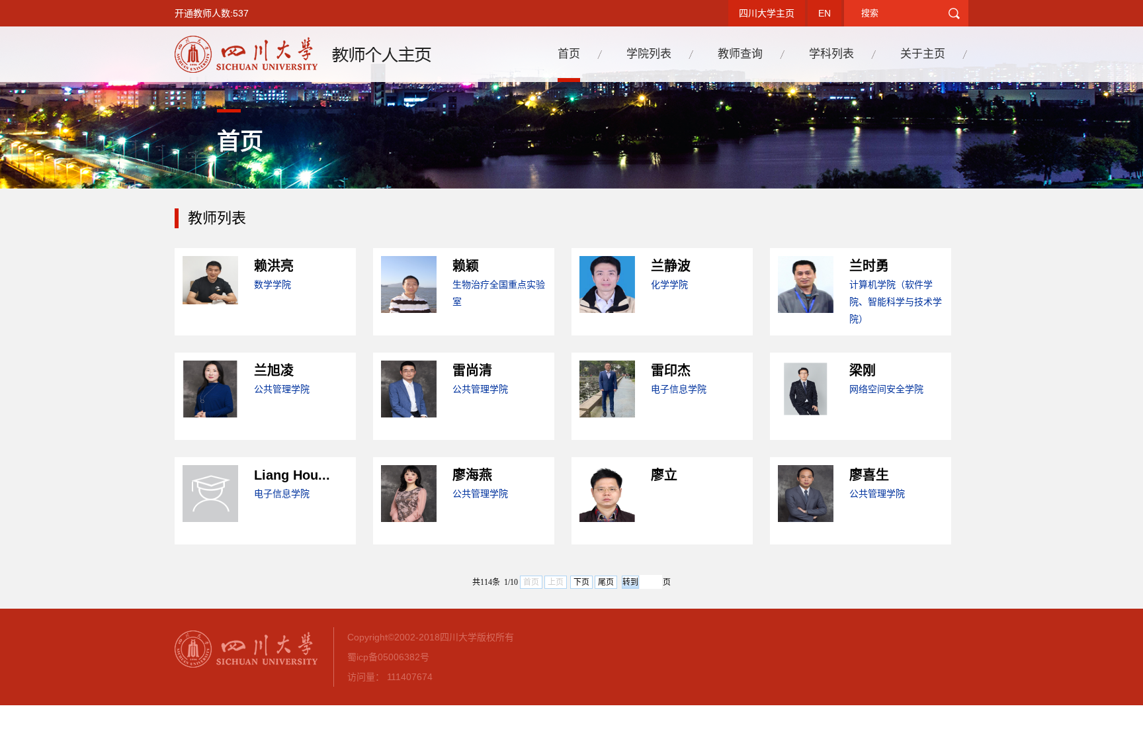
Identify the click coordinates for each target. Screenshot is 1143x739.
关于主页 (922, 54)
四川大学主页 (766, 13)
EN (824, 13)
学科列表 (831, 54)
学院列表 (648, 54)
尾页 (606, 582)
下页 (581, 582)
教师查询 (740, 54)
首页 (569, 54)
